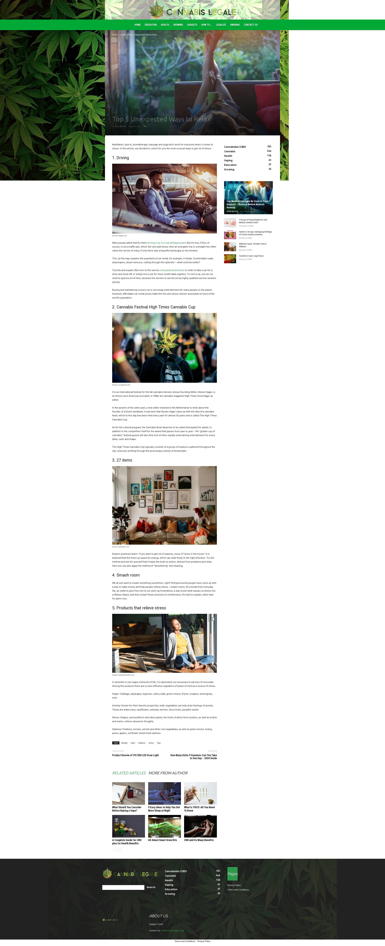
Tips (159, 743)
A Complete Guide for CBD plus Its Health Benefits (126, 841)
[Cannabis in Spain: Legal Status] (230, 258)
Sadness (141, 743)
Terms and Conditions (238, 889)
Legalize (221, 24)
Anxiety (124, 743)
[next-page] (119, 850)
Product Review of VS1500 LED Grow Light (135, 755)
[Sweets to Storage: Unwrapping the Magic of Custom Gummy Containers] (230, 234)
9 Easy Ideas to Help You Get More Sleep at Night (164, 809)
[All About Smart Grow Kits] (164, 826)
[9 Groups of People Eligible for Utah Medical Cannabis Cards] (230, 222)
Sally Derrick (120, 126)
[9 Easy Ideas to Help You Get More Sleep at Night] (164, 793)
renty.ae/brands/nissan (172, 270)
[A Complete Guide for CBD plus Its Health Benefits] (128, 826)
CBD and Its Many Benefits (199, 840)
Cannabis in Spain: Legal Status (251, 256)
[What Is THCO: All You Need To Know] (200, 793)
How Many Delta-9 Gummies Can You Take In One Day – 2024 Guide (193, 757)
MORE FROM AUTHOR (167, 773)
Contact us (251, 24)
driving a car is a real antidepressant (166, 242)
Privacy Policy (234, 885)
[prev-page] (114, 850)
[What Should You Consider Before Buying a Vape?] (128, 793)
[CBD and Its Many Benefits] (200, 826)
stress (151, 743)
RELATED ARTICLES (128, 773)
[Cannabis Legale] (192, 10)
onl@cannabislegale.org (172, 930)
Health (165, 24)
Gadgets (192, 24)
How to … (206, 24)
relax (133, 743)
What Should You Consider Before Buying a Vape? (126, 809)
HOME (138, 24)
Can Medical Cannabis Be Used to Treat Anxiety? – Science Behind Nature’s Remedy (248, 204)
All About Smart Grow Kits (162, 840)
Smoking (235, 24)
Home (114, 34)
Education (151, 24)
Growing (178, 24)
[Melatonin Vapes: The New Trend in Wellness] (230, 246)
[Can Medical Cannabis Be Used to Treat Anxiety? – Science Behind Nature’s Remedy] (248, 197)
